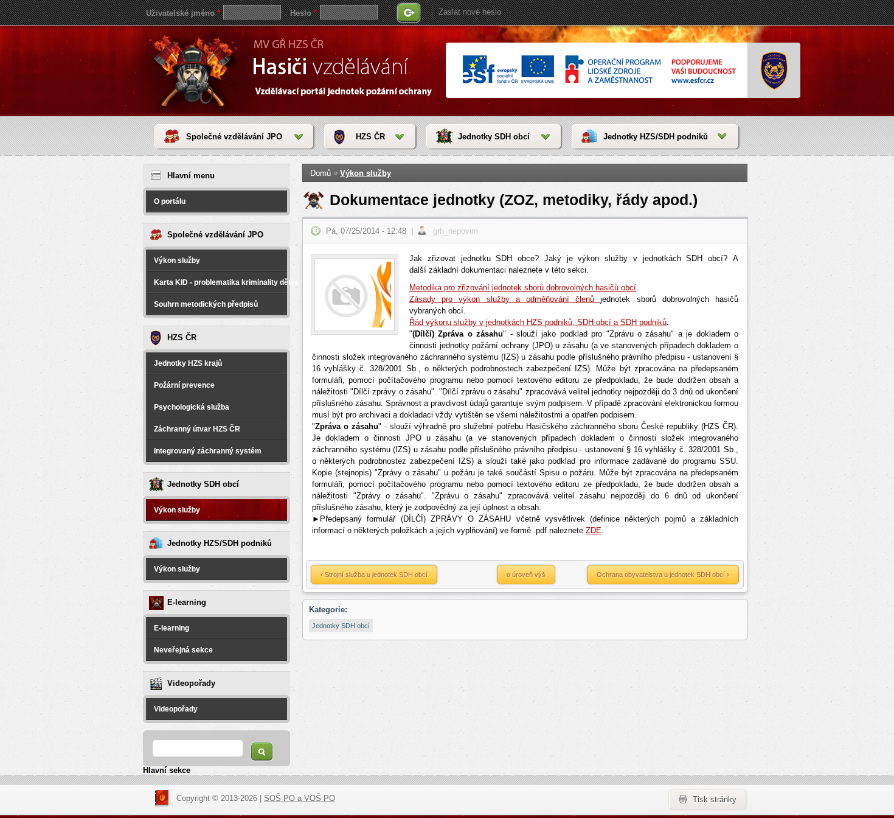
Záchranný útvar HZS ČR (197, 429)
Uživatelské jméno (183, 13)
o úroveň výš (526, 574)
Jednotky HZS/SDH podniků (655, 136)
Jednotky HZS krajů (188, 363)
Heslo (303, 13)
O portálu (169, 201)
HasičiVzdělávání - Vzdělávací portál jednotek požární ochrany (195, 70)
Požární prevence (184, 385)
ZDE (593, 530)
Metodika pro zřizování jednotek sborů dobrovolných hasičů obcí (522, 287)
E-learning (171, 628)
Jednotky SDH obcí (494, 136)
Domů (320, 173)
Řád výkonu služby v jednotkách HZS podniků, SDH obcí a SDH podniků (538, 322)
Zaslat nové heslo (469, 11)
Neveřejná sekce (183, 650)
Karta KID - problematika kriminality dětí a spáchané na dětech (220, 282)
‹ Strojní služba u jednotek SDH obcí (374, 574)
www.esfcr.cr (598, 70)
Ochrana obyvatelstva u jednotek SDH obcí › (663, 574)
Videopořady (176, 709)
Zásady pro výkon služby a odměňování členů (501, 299)
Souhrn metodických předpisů (206, 304)
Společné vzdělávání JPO (234, 136)
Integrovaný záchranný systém (208, 451)
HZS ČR (370, 136)
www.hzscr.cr (774, 70)
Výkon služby (177, 260)
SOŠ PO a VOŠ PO (299, 798)
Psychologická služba (191, 407)
